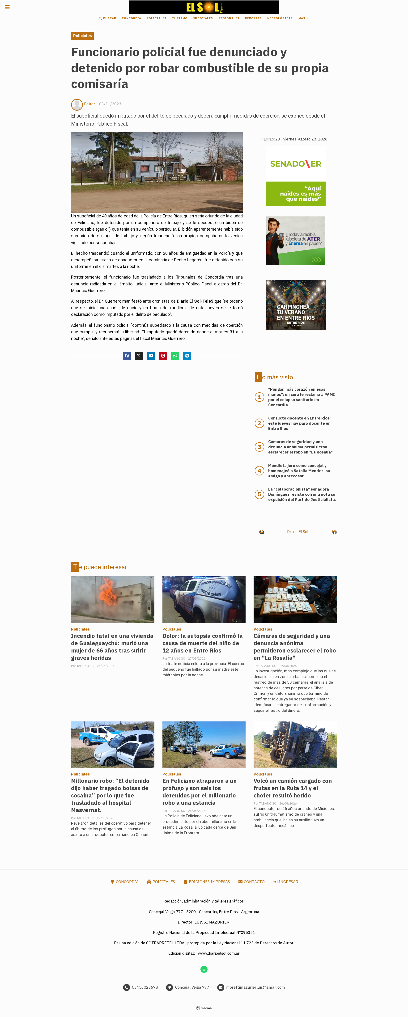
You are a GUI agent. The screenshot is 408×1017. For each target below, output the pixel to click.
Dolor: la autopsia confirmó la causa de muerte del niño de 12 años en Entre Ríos (202, 643)
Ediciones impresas (209, 881)
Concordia (131, 18)
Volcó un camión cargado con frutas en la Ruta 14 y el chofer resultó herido (293, 788)
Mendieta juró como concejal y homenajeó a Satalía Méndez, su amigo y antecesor (299, 471)
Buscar (109, 18)
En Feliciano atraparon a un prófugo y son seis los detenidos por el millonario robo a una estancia (199, 791)
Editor (89, 103)
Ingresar (288, 881)
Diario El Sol (297, 531)
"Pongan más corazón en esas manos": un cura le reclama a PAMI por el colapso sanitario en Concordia (301, 397)
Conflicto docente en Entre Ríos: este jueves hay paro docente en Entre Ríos (299, 423)
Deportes (253, 18)
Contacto (254, 881)
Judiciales (203, 18)
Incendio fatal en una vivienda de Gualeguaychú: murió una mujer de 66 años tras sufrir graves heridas (112, 646)
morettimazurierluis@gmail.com (255, 987)
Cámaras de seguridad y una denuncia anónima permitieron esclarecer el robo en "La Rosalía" (295, 646)
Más (302, 18)
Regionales (229, 18)
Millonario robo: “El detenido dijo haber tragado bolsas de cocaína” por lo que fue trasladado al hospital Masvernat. (110, 795)
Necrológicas (280, 18)
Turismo (179, 18)
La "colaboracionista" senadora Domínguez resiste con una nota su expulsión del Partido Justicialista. (302, 494)
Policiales (156, 18)
